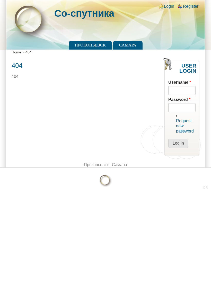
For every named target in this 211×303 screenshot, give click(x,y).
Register (190, 6)
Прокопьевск (90, 45)
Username (179, 82)
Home (16, 52)
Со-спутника (84, 13)
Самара (127, 45)
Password (179, 99)
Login (169, 6)
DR (205, 188)
